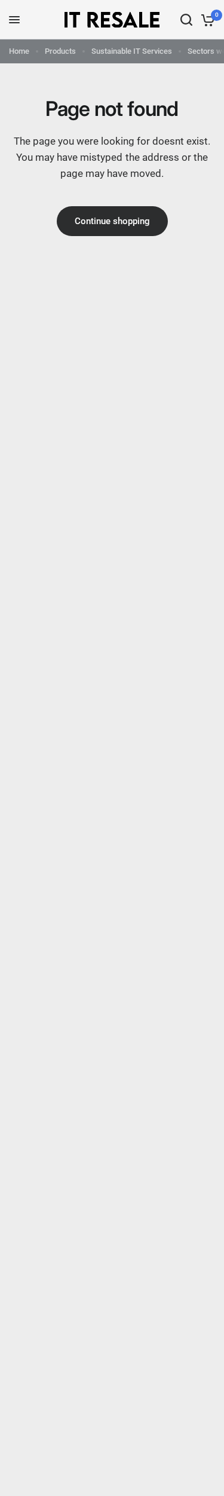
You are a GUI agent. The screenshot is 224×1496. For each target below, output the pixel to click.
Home (19, 51)
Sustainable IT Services (131, 51)
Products (60, 51)
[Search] (186, 19)
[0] (206, 19)
